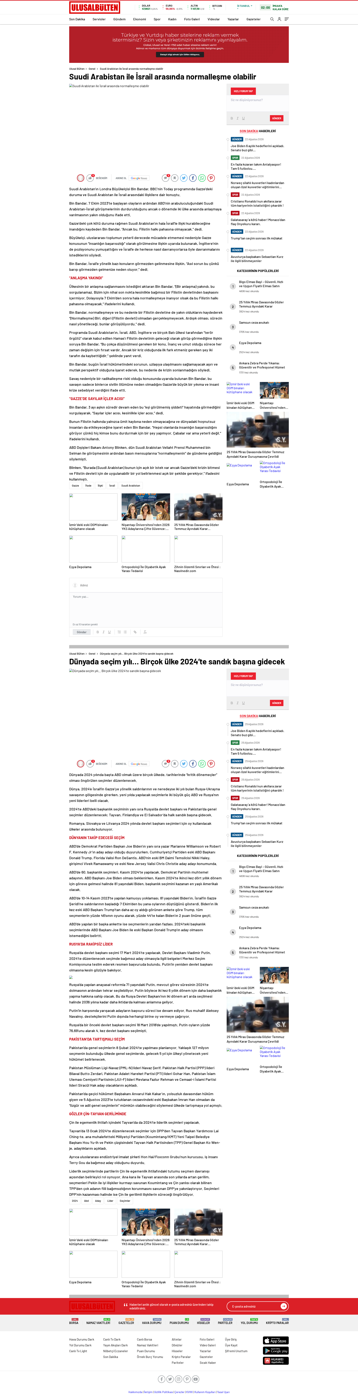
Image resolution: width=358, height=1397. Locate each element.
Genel (92, 68)
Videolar (214, 19)
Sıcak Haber (208, 1362)
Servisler (99, 19)
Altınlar (177, 1339)
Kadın (172, 19)
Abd (86, 1200)
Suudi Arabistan (130, 485)
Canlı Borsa (144, 1339)
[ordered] (119, 632)
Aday (98, 1200)
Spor (157, 19)
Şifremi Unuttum (236, 1351)
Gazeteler (254, 19)
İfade (88, 485)
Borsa (73, 1321)
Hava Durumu (151, 1321)
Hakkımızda (135, 1392)
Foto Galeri (192, 19)
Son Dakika (77, 19)
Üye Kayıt (231, 1345)
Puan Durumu (179, 1321)
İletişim (148, 1392)
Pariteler (225, 1321)
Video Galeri (208, 1345)
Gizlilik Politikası (163, 1392)
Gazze (75, 485)
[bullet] (125, 632)
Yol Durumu (249, 1321)
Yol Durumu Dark (80, 1345)
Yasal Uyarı (223, 1392)
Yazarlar (233, 19)
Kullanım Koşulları (205, 1392)
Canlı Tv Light (78, 1351)
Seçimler (125, 1200)
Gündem (119, 19)
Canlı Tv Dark (112, 1339)
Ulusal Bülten (77, 68)
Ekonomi (139, 19)
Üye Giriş (231, 1339)
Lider (110, 1200)
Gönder (82, 632)
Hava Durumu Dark (81, 1339)
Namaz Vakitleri (98, 1321)
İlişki (100, 485)
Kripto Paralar (277, 1321)
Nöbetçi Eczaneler (115, 1351)
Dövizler (177, 1345)
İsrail (112, 485)
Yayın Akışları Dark (115, 1345)
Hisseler (203, 1321)
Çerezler (180, 1392)
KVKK (189, 1392)
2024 (75, 1200)
